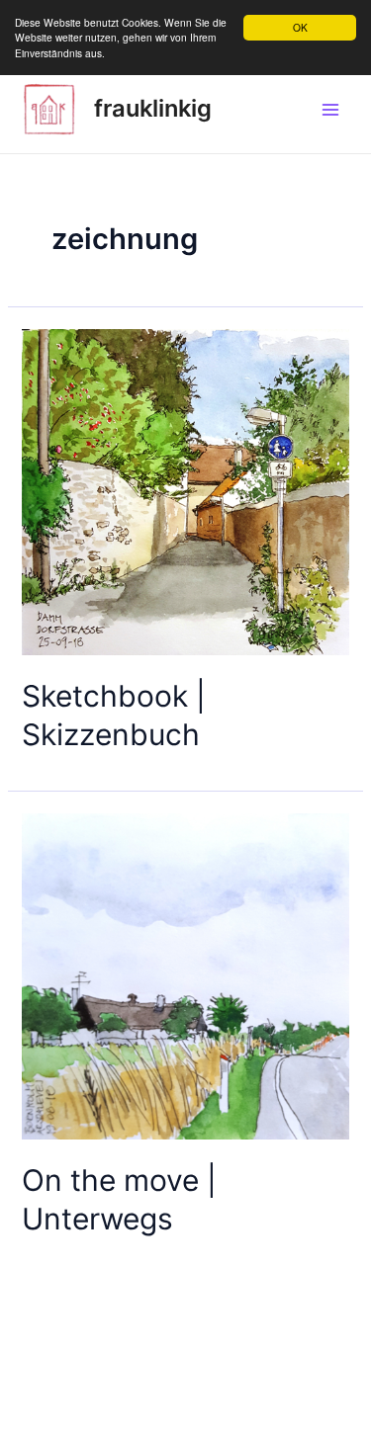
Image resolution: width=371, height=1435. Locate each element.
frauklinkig (153, 108)
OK (300, 27)
